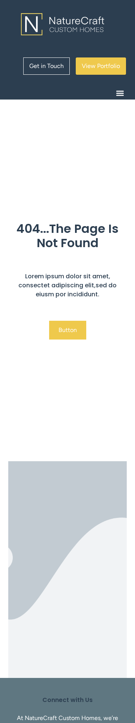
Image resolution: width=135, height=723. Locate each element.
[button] (120, 93)
